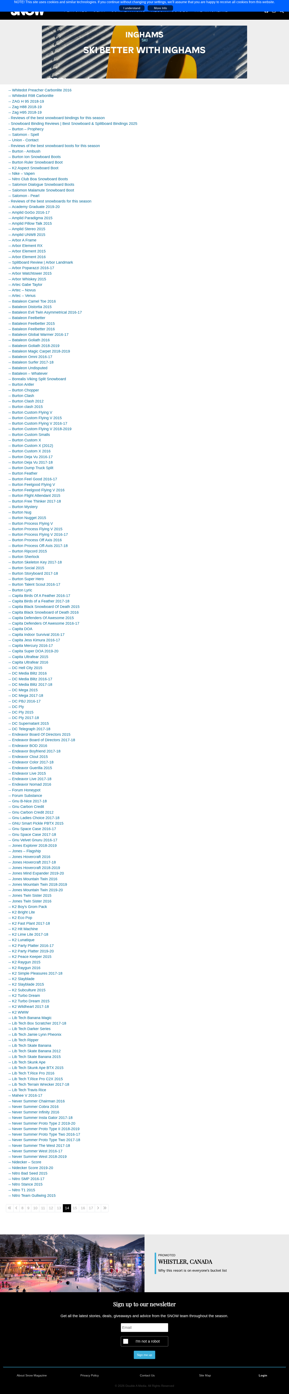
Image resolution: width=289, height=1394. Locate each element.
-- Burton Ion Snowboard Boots (34, 157)
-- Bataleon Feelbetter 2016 (31, 329)
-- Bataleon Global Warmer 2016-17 (38, 334)
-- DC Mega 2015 (23, 690)
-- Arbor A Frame (22, 240)
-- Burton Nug (19, 512)
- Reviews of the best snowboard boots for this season (54, 146)
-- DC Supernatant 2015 (28, 723)
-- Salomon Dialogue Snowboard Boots (41, 184)
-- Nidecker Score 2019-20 (30, 1168)
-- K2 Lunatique (21, 940)
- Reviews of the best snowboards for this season (49, 201)
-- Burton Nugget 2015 (27, 518)
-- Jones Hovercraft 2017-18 (32, 862)
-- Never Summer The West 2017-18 (39, 1145)
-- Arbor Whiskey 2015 (27, 279)
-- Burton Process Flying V (30, 523)
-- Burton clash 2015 (25, 407)
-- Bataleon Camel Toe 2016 (32, 301)
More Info (160, 8)
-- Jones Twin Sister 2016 (29, 901)
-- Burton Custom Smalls (29, 435)
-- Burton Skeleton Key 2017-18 (35, 562)
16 (83, 1208)
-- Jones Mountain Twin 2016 (32, 879)
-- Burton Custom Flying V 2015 (35, 418)
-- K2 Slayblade (21, 979)
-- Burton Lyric (20, 590)
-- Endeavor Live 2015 (27, 773)
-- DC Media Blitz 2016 (27, 673)
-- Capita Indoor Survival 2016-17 (36, 634)
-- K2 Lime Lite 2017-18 (28, 934)
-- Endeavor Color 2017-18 (31, 762)
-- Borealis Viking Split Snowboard (37, 379)
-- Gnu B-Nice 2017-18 (27, 801)
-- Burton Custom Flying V (30, 412)
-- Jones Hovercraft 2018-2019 (34, 868)
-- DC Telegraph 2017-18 (29, 729)
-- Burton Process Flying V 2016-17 (38, 534)
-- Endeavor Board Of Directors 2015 (39, 734)
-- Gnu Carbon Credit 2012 (31, 812)
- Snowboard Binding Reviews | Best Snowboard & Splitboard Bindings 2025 (72, 123)
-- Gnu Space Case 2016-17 (32, 829)
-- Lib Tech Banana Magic (30, 1018)
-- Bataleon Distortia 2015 (30, 307)
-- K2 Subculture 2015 (26, 990)
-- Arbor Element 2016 (27, 257)
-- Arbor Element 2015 (27, 251)
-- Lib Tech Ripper (23, 1040)
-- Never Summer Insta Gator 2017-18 (40, 1118)
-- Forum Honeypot (24, 790)
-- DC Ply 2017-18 (23, 718)
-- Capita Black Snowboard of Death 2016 (43, 612)
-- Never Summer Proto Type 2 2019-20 (41, 1123)
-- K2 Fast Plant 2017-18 (29, 923)
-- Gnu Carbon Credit (26, 806)
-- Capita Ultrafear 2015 (28, 657)
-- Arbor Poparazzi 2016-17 (31, 268)
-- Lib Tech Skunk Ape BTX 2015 (35, 1068)
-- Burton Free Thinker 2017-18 (34, 501)
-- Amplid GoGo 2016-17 (29, 212)
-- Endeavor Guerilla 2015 (30, 768)
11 (43, 1208)
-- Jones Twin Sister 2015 (29, 895)
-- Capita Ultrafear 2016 (28, 662)
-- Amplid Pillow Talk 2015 (30, 223)
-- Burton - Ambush (24, 151)
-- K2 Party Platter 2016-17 (31, 946)
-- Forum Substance (25, 795)
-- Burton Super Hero (26, 579)
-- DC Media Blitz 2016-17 (30, 679)
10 (35, 1208)
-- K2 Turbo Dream (24, 995)
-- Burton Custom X (24, 440)
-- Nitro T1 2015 (21, 1190)
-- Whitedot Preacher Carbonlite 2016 (40, 90)
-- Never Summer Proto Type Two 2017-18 (44, 1140)
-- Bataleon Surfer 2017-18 (31, 362)
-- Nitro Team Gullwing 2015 (32, 1195)
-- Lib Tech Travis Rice (27, 1090)
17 (91, 1208)
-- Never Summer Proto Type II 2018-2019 (44, 1129)
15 (75, 1208)
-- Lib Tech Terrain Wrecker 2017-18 (38, 1084)
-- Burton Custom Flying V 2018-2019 (40, 429)
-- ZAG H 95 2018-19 (26, 101)
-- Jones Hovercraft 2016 (29, 857)
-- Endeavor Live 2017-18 (29, 779)
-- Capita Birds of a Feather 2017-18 (38, 601)
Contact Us (147, 1375)
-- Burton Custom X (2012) (30, 446)
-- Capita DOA (20, 629)
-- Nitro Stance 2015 (25, 1184)
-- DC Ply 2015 (20, 712)
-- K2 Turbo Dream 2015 (29, 1001)
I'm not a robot (148, 1341)
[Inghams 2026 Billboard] (144, 52)
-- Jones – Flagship (24, 851)
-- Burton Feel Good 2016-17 (32, 479)
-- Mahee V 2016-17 (25, 1095)
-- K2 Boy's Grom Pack (27, 907)
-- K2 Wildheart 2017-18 (28, 1006)
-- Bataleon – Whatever (28, 373)
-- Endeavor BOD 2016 (27, 746)
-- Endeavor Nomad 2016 (29, 784)
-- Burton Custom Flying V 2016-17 (37, 423)
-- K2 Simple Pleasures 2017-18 (35, 973)
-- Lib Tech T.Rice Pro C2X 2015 (35, 1079)
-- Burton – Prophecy (26, 129)
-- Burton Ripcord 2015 (27, 551)
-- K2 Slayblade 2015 (26, 984)
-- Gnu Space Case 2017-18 (32, 834)
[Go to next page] (98, 1208)
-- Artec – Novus (22, 290)
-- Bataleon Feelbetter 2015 (31, 323)
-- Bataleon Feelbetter (26, 318)
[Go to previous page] (16, 1208)
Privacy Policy (89, 1375)
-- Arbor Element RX (25, 246)
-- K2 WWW (18, 1012)
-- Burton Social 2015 (26, 568)
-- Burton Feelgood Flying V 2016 (36, 490)
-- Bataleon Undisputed (27, 368)
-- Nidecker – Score (24, 1162)
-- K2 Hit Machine (23, 929)
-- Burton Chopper (23, 390)
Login (263, 1375)
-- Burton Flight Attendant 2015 (34, 495)
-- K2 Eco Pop (20, 918)
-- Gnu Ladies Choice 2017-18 (33, 818)
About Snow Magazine (32, 1375)
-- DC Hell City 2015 (25, 668)
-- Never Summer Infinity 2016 (33, 1112)
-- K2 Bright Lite (21, 912)
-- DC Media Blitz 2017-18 (30, 684)
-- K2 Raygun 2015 (24, 962)
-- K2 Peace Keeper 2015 (29, 957)
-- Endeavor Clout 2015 (28, 757)
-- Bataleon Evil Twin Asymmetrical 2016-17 (45, 312)
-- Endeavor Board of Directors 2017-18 (41, 740)
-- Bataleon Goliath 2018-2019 (33, 346)
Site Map (205, 1375)
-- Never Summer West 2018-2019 (37, 1156)
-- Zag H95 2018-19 (25, 112)
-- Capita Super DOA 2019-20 (33, 651)
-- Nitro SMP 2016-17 (26, 1179)
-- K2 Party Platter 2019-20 (31, 951)
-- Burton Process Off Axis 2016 (35, 540)
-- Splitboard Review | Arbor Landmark (40, 262)
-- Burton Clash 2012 (26, 401)
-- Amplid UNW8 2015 (26, 235)
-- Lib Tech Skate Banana (29, 1045)
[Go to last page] (105, 1208)
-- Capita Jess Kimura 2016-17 (34, 640)
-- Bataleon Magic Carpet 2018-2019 (39, 351)
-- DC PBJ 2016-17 (24, 701)
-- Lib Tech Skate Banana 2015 (34, 1057)
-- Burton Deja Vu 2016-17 (30, 457)
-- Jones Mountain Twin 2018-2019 (37, 884)
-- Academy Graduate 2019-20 (34, 207)
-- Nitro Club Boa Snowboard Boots (38, 179)
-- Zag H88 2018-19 (25, 107)
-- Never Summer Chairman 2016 (36, 1101)
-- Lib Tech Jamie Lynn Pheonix (34, 1034)
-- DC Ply (16, 707)
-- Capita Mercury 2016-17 (30, 645)
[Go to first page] (10, 1208)
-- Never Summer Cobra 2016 (33, 1107)
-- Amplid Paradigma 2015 (30, 218)
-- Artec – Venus (22, 295)
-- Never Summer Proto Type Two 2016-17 (44, 1134)
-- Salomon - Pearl (23, 196)
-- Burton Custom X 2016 (29, 451)
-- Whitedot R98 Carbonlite (31, 96)
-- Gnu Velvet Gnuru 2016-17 (32, 840)
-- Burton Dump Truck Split (30, 468)
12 (51, 1208)
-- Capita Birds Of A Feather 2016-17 (39, 596)
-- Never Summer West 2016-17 (35, 1151)
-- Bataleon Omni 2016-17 (30, 357)
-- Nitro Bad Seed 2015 (27, 1173)
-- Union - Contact (23, 140)
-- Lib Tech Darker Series (29, 1029)
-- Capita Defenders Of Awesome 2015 (41, 618)
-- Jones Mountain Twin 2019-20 (35, 890)
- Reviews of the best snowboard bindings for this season (56, 118)
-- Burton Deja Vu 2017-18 (30, 462)
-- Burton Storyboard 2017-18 (33, 573)
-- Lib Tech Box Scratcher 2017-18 (37, 1023)
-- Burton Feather (22, 473)
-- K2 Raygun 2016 (24, 968)
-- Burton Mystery (23, 507)
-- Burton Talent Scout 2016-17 (34, 584)
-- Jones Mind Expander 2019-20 (36, 873)
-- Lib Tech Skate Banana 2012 (34, 1051)
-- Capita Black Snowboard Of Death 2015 (44, 607)
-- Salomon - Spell (23, 134)
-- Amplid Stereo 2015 (26, 229)
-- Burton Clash (21, 396)
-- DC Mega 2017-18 (25, 695)
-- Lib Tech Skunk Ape (26, 1062)
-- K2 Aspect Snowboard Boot (33, 168)
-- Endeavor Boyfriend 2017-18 (34, 751)
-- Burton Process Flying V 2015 (35, 529)
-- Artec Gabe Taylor (25, 284)
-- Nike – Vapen (21, 173)
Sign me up (144, 1355)
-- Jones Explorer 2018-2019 (32, 845)
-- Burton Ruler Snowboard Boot (35, 162)
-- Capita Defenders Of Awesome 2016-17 (43, 623)
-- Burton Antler (21, 384)
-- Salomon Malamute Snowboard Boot (41, 190)
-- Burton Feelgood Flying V (31, 484)
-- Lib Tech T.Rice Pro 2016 (31, 1073)
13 (59, 1208)
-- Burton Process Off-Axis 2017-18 (38, 546)
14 (67, 1208)
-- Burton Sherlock (23, 557)
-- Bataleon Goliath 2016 (29, 340)
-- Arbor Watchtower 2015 (30, 273)
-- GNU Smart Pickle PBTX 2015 (35, 823)
